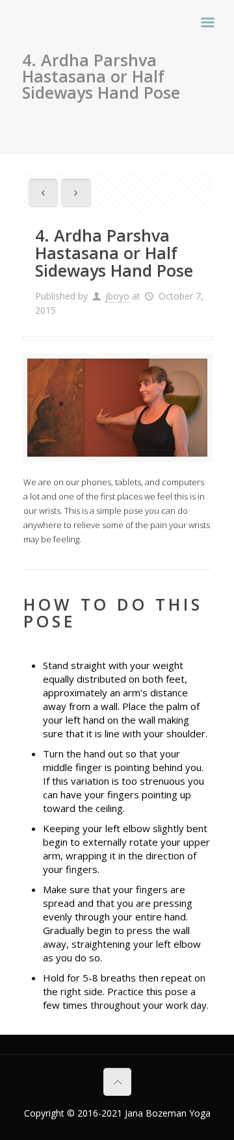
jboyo (117, 296)
